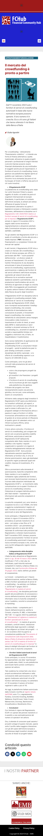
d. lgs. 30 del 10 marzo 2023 (20, 559)
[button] (21, 5)
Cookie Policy (14, 828)
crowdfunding (21, 619)
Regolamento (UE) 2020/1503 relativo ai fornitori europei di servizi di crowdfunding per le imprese (21, 216)
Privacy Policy (28, 828)
